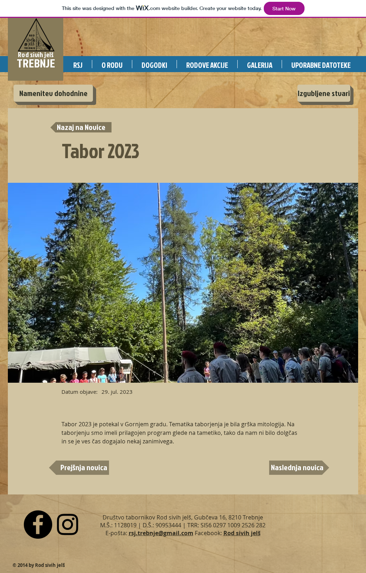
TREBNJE (36, 63)
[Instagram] (67, 524)
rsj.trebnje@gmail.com (161, 533)
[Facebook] (38, 524)
